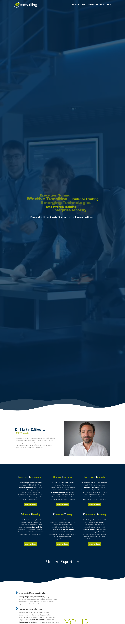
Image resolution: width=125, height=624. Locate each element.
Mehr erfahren (30, 504)
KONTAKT (105, 4)
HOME (75, 4)
